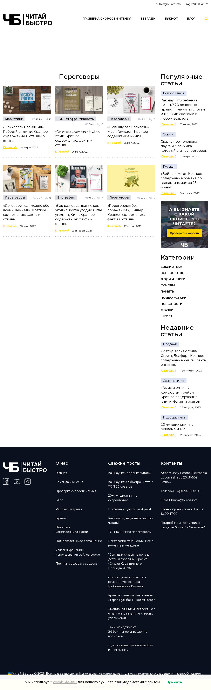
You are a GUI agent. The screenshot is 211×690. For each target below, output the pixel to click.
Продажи (170, 344)
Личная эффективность (75, 119)
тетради (148, 18)
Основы (168, 285)
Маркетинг (13, 119)
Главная (61, 473)
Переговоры (119, 119)
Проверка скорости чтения (76, 491)
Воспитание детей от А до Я (129, 509)
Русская (169, 166)
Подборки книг (174, 298)
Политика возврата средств (76, 563)
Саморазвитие (173, 381)
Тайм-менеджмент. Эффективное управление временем (127, 631)
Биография (66, 197)
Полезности (171, 304)
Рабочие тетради (69, 509)
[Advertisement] (101, 51)
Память (167, 291)
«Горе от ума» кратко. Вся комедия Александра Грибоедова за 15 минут (127, 581)
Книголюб (10, 147)
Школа (167, 316)
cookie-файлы (65, 682)
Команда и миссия (69, 482)
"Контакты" (197, 527)
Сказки (168, 134)
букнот (171, 18)
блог (191, 18)
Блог (59, 500)
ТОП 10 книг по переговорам (129, 532)
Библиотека (171, 267)
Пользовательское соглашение (79, 541)
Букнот (61, 518)
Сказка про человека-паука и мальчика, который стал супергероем (184, 146)
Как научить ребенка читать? (129, 473)
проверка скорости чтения (106, 18)
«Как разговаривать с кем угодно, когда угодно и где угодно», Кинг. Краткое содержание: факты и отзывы (78, 215)
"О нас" (180, 527)
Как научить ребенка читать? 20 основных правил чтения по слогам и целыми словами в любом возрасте (183, 109)
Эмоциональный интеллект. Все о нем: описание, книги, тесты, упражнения (131, 613)
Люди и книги (173, 279)
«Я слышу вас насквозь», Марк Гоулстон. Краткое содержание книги (128, 131)
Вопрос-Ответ (173, 93)
